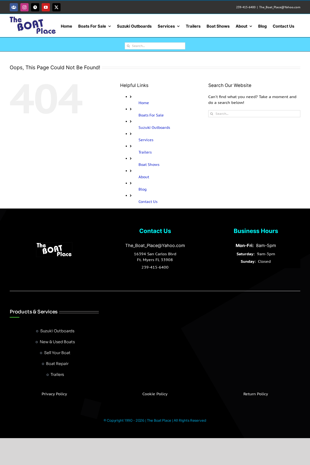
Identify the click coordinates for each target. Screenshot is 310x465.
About (144, 177)
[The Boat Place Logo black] (54, 244)
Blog (143, 189)
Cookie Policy (155, 393)
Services (146, 140)
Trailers (145, 152)
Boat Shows (149, 164)
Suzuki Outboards (154, 127)
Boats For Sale (151, 115)
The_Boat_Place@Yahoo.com (279, 7)
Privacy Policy (54, 393)
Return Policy (255, 393)
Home (144, 103)
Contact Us (148, 201)
